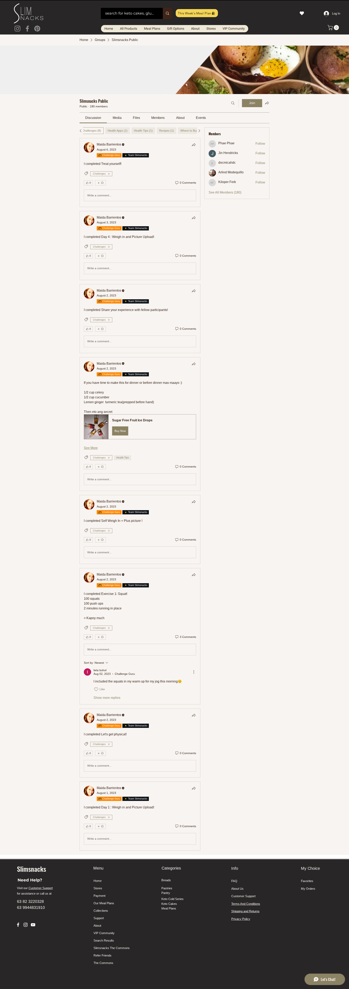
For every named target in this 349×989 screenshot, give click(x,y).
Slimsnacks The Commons (109, 948)
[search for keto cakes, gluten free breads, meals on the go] (167, 13)
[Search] (232, 103)
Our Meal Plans (104, 903)
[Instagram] (17, 28)
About (97, 925)
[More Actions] (193, 672)
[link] (93, 117)
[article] (140, 172)
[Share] (193, 144)
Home (98, 880)
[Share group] (267, 102)
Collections (101, 910)
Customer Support (40, 888)
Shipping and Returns (245, 911)
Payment (99, 895)
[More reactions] (100, 182)
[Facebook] (27, 28)
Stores (98, 888)
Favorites (307, 881)
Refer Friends (102, 955)
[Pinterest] (37, 28)
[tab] (92, 130)
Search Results (104, 940)
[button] (334, 27)
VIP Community (104, 933)
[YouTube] (33, 924)
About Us (237, 888)
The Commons (103, 963)
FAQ (234, 881)
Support (99, 918)
